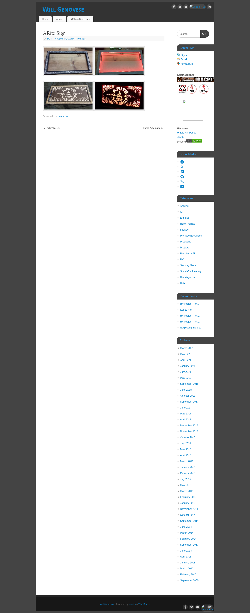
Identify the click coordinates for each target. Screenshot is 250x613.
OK (203, 33)
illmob (180, 137)
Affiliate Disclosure (80, 19)
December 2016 (189, 425)
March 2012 (186, 568)
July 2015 (185, 479)
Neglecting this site (190, 327)
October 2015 (187, 473)
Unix (182, 283)
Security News (188, 265)
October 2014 (187, 514)
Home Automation (153, 128)
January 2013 (187, 562)
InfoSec (184, 229)
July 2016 (185, 443)
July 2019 (185, 371)
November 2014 (189, 508)
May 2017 (185, 413)
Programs (185, 241)
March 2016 (186, 461)
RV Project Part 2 (189, 315)
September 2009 (189, 580)
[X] (182, 166)
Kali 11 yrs (186, 309)
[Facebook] (174, 7)
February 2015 (188, 497)
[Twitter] (179, 7)
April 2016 (185, 455)
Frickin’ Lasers (52, 128)
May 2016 (185, 449)
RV (182, 259)
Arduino (184, 205)
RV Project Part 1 (189, 321)
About (59, 19)
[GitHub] (182, 176)
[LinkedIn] (209, 7)
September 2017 (189, 401)
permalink (63, 116)
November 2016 (189, 431)
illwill (49, 38)
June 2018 (186, 389)
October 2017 (187, 395)
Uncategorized (188, 277)
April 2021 (185, 359)
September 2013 (189, 544)
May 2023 (185, 353)
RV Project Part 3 (189, 303)
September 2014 (189, 520)
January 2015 (187, 502)
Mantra (132, 604)
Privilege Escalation (191, 235)
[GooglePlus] (197, 6)
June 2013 (186, 550)
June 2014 (186, 526)
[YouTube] (185, 7)
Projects (81, 38)
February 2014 (188, 538)
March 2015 (186, 491)
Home (45, 19)
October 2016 (187, 437)
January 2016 (187, 467)
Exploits (184, 217)
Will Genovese (63, 9)
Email (183, 59)
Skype (184, 55)
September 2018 (189, 383)
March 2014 (186, 532)
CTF (182, 211)
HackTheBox (187, 223)
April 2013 (185, 556)
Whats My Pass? (186, 132)
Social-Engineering (190, 271)
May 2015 (185, 485)
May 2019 (185, 377)
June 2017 (186, 407)
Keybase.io (186, 63)
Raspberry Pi (187, 253)
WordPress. (144, 604)
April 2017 (185, 419)
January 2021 (187, 365)
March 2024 (186, 348)
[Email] (182, 186)
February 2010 (188, 574)
